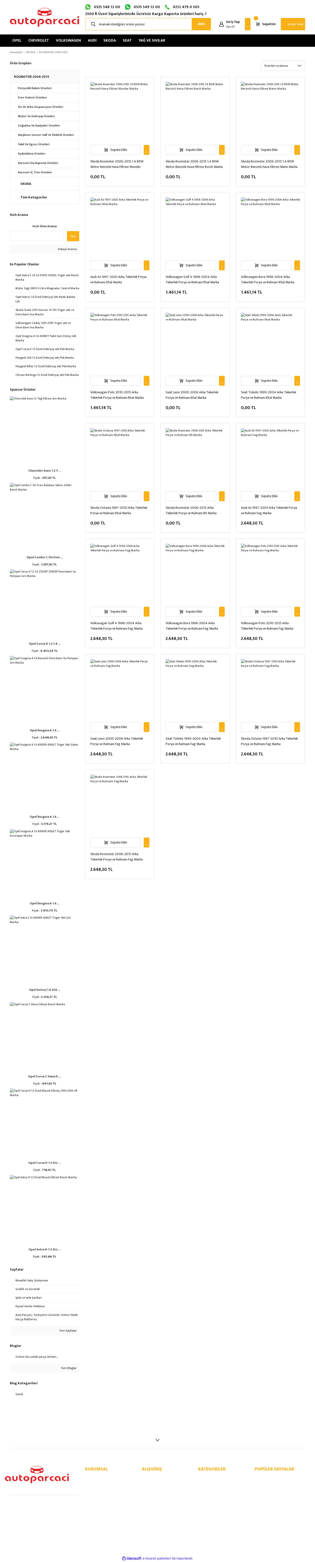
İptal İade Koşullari (155, 1489)
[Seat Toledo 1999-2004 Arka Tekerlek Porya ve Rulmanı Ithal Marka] (270, 342)
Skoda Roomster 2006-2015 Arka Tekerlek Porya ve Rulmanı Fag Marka (116, 856)
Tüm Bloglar (68, 1368)
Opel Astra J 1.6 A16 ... (44, 989)
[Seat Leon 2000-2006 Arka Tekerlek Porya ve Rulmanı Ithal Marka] (195, 342)
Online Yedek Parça (268, 1478)
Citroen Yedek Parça (212, 1516)
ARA (201, 24)
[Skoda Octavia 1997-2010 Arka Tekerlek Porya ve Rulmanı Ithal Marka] (119, 457)
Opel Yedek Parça (210, 1478)
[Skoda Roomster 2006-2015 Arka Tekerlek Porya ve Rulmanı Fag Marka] (119, 804)
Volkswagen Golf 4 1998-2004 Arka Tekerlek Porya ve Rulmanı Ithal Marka (192, 279)
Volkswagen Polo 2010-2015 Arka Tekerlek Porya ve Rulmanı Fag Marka (267, 626)
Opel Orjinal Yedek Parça (272, 1483)
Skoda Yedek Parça (211, 1499)
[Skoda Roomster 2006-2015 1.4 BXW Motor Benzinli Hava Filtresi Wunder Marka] (119, 111)
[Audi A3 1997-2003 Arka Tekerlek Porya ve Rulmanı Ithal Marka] (119, 226)
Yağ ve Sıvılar (207, 1521)
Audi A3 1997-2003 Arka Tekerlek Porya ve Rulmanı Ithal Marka (118, 279)
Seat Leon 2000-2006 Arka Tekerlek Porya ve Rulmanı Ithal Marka (192, 395)
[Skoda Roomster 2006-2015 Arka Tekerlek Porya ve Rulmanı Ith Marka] (195, 457)
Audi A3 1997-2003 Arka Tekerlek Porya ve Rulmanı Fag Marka (269, 510)
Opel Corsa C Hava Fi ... (44, 1076)
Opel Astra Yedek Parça (271, 1489)
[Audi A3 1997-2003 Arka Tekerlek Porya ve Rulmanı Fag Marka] (270, 457)
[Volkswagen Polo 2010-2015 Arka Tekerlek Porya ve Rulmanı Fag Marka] (270, 573)
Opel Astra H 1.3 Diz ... (45, 1249)
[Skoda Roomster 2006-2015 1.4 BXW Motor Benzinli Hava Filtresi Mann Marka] (270, 111)
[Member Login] (221, 24)
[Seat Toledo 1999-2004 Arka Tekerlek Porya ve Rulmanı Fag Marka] (195, 688)
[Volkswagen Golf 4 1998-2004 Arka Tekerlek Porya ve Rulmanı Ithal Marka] (195, 226)
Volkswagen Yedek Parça (215, 1489)
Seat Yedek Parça (210, 1505)
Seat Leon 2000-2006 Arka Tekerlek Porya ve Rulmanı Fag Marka (116, 741)
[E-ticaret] (156, 1558)
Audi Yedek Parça (210, 1494)
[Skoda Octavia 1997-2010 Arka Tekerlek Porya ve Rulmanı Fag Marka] (270, 688)
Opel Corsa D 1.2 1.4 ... (45, 643)
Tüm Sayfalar (67, 1330)
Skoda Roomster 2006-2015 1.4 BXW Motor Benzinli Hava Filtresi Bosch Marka (194, 164)
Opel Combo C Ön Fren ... (45, 557)
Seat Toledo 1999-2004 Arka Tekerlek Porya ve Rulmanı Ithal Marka (268, 395)
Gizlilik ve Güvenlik (154, 1483)
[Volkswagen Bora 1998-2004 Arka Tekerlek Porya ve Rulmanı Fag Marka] (195, 573)
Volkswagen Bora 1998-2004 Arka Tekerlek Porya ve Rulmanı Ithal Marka (267, 279)
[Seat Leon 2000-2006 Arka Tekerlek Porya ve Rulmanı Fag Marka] (119, 688)
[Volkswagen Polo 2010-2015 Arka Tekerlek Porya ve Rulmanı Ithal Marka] (119, 342)
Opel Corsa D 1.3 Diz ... (44, 1162)
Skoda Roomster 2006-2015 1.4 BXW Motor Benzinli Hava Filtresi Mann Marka (269, 164)
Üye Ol (230, 26)
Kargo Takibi (94, 1505)
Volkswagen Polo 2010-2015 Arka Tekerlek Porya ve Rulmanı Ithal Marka (117, 395)
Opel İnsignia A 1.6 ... (45, 730)
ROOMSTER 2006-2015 (53, 52)
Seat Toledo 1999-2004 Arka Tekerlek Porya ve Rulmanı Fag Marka (193, 741)
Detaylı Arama (67, 249)
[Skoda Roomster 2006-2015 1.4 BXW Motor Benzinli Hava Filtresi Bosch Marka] (195, 111)
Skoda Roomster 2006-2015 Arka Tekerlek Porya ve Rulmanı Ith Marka (191, 510)
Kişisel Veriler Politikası (158, 1494)
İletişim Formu (95, 1489)
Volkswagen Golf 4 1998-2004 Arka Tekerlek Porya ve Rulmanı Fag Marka (116, 626)
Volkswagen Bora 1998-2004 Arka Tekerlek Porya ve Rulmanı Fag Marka (192, 626)
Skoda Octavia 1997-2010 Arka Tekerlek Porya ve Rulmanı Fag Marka (269, 741)
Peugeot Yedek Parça (213, 1510)
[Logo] (44, 17)
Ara (73, 236)
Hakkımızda (93, 1478)
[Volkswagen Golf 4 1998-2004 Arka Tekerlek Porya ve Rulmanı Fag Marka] (119, 573)
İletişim (90, 1483)
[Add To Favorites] (146, 150)
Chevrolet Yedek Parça (214, 1483)
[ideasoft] (132, 1558)
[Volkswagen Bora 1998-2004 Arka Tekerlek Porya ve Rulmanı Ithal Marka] (270, 226)
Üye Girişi (91, 1494)
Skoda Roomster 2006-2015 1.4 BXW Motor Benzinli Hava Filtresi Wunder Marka (116, 164)
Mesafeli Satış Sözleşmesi (160, 1478)
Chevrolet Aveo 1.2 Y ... (44, 470)
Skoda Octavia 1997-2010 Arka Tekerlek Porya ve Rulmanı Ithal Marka (118, 510)
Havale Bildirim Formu (100, 1499)
